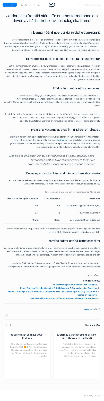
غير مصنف (88, 309)
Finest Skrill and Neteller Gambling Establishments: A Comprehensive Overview (58, 288)
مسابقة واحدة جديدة (92, 5)
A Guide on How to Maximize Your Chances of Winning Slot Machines (63, 298)
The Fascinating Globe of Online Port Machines (74, 285)
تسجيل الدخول (26, 5)
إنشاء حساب (9, 5)
